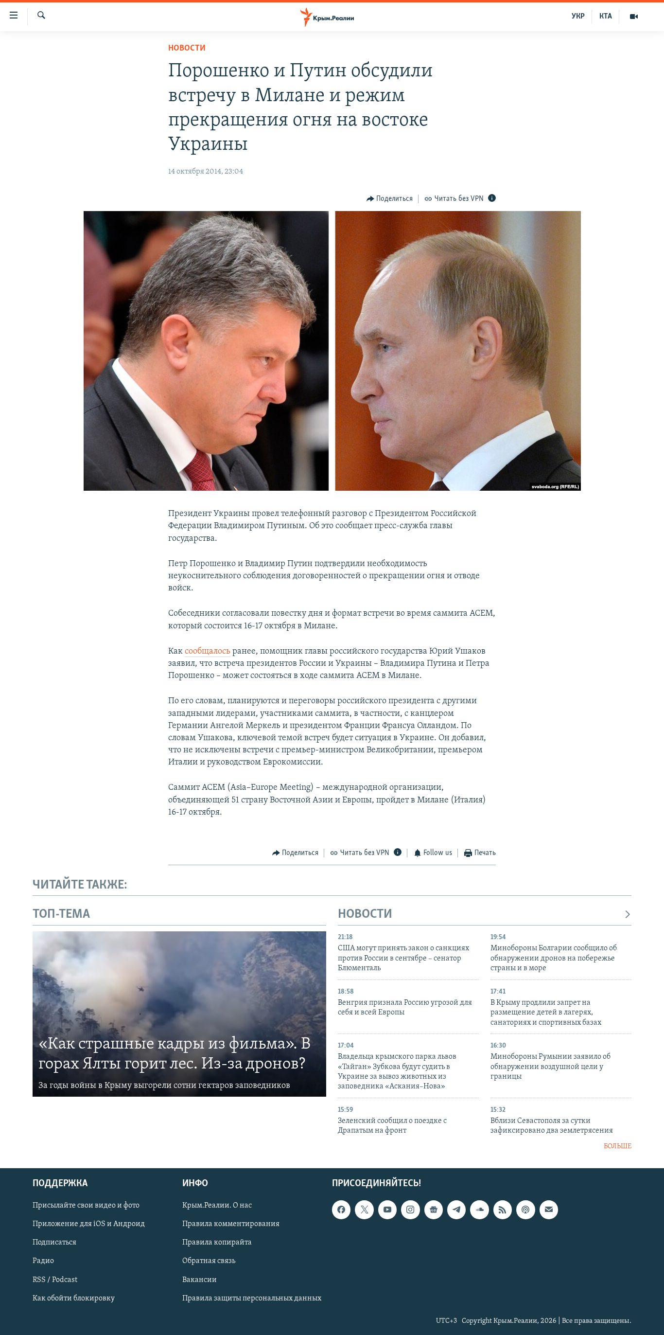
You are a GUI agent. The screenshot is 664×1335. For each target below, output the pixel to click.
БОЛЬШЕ (617, 1146)
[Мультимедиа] (633, 16)
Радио (43, 1261)
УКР (578, 16)
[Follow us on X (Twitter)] (364, 1210)
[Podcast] (525, 1210)
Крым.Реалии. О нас (217, 1206)
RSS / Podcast (55, 1280)
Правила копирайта (217, 1243)
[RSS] (502, 1210)
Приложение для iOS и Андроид (89, 1224)
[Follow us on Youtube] (387, 1210)
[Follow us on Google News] (433, 1210)
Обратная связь (208, 1261)
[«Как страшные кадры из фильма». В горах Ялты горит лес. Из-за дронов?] (179, 1014)
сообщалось (207, 651)
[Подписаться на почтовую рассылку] (549, 1210)
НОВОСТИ (365, 914)
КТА (605, 16)
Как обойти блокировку (74, 1298)
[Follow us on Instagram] (410, 1210)
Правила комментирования (231, 1224)
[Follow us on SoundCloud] (479, 1210)
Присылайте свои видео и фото (86, 1206)
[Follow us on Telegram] (456, 1210)
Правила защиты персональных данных (251, 1298)
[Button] (390, 199)
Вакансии (199, 1280)
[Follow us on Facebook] (341, 1210)
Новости (187, 48)
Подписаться (54, 1243)
